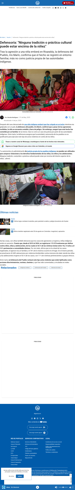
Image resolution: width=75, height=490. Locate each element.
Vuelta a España (46, 7)
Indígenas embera (25, 267)
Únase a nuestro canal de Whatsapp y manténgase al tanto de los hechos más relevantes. (35, 142)
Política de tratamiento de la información (53, 447)
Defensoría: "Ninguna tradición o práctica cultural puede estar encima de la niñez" (34, 37)
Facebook (66, 118)
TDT (26, 446)
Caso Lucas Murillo (21, 7)
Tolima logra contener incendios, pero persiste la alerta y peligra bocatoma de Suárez (41, 221)
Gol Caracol (14, 446)
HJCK (12, 451)
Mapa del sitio (28, 457)
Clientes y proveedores (31, 453)
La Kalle (13, 448)
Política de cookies (50, 450)
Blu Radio (2, 37)
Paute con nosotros (30, 455)
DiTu (12, 453)
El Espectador (14, 455)
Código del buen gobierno (31, 448)
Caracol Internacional (16, 460)
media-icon (37, 487)
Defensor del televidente (31, 444)
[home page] (37, 3)
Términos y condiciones (52, 452)
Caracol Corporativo (16, 462)
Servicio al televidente (30, 442)
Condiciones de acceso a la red (54, 442)
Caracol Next (14, 464)
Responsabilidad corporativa (53, 444)
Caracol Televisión (15, 444)
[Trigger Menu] (2, 3)
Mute (56, 487)
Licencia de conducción (34, 7)
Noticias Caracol (15, 442)
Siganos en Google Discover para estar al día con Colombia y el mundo (29, 146)
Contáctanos (28, 451)
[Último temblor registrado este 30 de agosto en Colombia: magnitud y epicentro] (5, 232)
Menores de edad (55, 267)
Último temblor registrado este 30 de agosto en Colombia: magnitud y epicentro (39, 231)
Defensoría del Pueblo (40, 267)
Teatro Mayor (14, 457)
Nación (9, 37)
